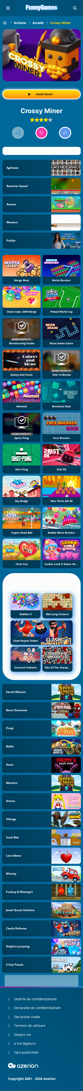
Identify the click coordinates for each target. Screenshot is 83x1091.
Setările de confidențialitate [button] (35, 999)
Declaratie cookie (27, 1017)
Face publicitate (26, 1052)
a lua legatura (25, 1043)
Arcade (38, 23)
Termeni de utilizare (29, 1025)
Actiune (20, 23)
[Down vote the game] (42, 133)
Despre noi (22, 1034)
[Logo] (41, 8)
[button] (75, 8)
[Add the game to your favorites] (72, 37)
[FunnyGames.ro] (5, 22)
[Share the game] (18, 133)
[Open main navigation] (8, 8)
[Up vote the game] (65, 133)
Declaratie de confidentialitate (37, 1008)
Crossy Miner (60, 23)
